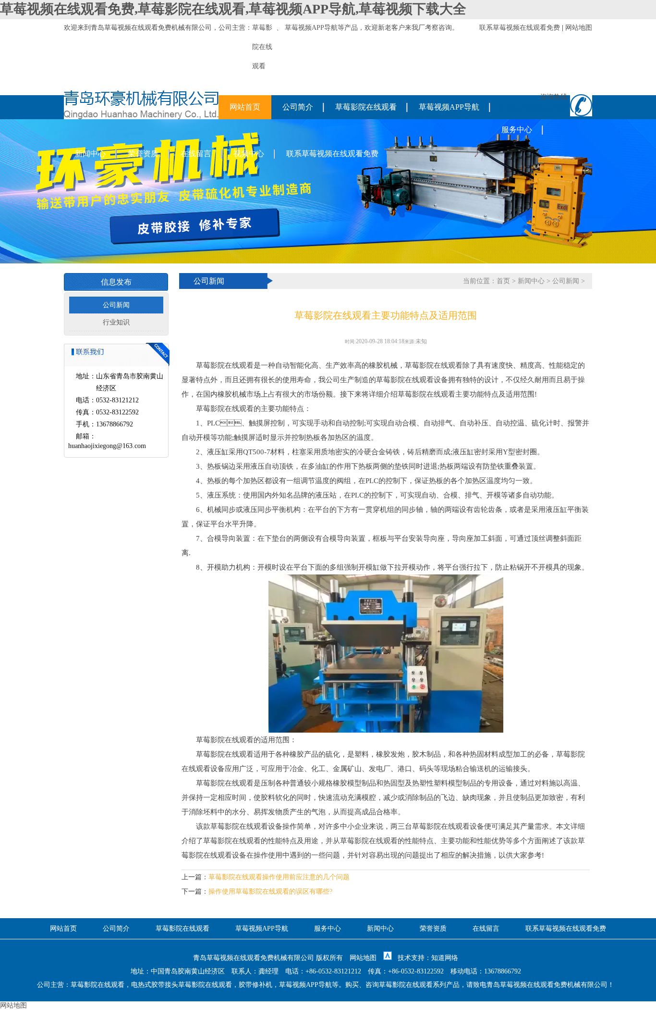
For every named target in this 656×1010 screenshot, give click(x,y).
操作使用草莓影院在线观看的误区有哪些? (270, 891)
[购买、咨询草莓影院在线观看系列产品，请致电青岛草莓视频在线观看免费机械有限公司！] (141, 117)
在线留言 (196, 154)
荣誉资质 (143, 154)
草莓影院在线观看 (366, 107)
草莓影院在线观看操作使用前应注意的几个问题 (279, 877)
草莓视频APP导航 (311, 27)
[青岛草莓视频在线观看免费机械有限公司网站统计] (387, 957)
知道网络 (444, 957)
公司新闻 (116, 305)
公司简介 (297, 107)
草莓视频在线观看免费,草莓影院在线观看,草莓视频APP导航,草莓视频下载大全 (233, 8)
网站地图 (578, 27)
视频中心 (248, 154)
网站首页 (245, 107)
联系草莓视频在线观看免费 (519, 27)
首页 (503, 281)
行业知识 (116, 322)
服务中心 (516, 129)
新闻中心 (90, 154)
